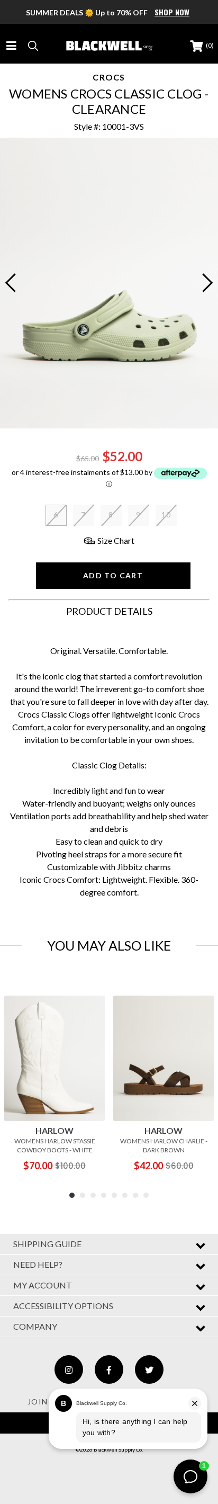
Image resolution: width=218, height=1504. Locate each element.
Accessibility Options (63, 1306)
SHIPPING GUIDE (47, 1244)
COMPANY (35, 1326)
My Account (42, 1285)
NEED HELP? (37, 1264)
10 (166, 514)
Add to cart (113, 575)
